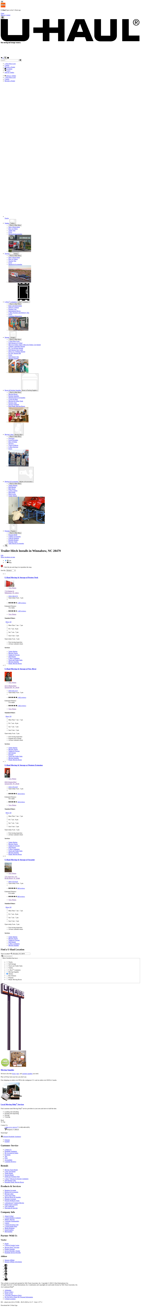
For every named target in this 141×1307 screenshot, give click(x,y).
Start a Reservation (14, 257)
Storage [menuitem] (7, 337)
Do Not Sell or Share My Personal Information (19, 1297)
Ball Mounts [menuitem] (12, 487)
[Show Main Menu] (2, 17)
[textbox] (21, 954)
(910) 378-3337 (13, 787)
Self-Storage (12, 964)
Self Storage (12, 656)
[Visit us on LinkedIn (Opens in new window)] (6, 1275)
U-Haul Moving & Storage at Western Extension (24, 765)
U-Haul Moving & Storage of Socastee (20, 860)
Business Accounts (10, 1190)
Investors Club (11, 1224)
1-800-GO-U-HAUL (11, 1127)
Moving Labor (18, 434)
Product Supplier (10, 1249)
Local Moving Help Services (12, 1104)
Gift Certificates (9, 1206)
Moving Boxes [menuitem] (12, 394)
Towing (7, 253)
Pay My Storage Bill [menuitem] (14, 353)
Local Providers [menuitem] (13, 440)
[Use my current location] (11, 953)
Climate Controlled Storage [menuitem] (16, 346)
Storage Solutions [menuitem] (13, 404)
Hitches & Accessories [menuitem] (15, 234)
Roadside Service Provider (13, 1252)
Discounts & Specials (11, 1208)
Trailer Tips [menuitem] (11, 230)
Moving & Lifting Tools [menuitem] (15, 401)
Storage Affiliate (9, 1260)
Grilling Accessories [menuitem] (14, 536)
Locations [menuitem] (9, 69)
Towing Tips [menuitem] (12, 261)
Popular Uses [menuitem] (12, 309)
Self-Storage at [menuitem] (15, 343)
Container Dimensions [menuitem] (15, 316)
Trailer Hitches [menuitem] (12, 485)
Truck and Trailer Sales (15, 660)
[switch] (70, 561)
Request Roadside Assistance (12, 1136)
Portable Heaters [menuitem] (13, 540)
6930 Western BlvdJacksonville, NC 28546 (12, 783)
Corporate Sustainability (12, 1221)
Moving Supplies (13, 662)
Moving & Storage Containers (16, 1179)
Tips (6, 1156)
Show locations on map (8, 557)
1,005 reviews (21, 603)
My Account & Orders (11, 1153)
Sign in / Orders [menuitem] (11, 76)
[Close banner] (2, 2)
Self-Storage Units (10, 1180)
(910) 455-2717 (13, 691)
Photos (12, 588)
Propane (13, 531)
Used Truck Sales (10, 1195)
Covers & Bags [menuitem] (13, 399)
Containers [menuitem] (11, 302)
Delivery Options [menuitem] (13, 307)
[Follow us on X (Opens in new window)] (6, 1277)
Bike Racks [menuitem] (11, 489)
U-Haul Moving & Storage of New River (20, 669)
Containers (23, 302)
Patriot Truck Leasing (11, 1204)
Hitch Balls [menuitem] (11, 492)
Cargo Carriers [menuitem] (12, 490)
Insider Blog (11, 1226)
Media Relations (9, 1228)
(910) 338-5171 (13, 596)
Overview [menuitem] (11, 438)
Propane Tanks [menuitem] (12, 542)
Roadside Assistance (11, 1151)
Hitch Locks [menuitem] (12, 494)
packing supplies (27, 1073)
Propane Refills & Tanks (12, 1200)
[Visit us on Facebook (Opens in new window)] (6, 1266)
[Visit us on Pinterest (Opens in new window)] (6, 1272)
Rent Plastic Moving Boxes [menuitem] (16, 406)
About (9, 1216)
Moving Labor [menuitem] (9, 434)
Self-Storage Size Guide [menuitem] (15, 350)
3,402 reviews (22, 697)
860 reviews (21, 888)
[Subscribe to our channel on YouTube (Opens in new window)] (6, 1280)
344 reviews (21, 794)
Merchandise (8, 1231)
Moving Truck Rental (11, 1170)
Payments (7, 1155)
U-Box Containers (14, 658)
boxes (14, 1073)
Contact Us (8, 1149)
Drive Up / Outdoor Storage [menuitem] (16, 351)
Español (7, 1141)
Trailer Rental (9, 1173)
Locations (10, 1299)
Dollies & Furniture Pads (12, 1176)
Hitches (10, 974)
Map (10, 562)
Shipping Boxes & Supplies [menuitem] (16, 397)
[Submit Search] (20, 60)
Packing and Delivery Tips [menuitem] (18, 313)
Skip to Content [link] (5, 15)
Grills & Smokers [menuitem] (13, 538)
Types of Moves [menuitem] (13, 445)
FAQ (6, 1158)
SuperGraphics (9, 1230)
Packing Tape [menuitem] (12, 403)
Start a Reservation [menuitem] (14, 227)
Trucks (10, 962)
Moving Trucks (13, 653)
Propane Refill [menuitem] (12, 535)
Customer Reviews (10, 1161)
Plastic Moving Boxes (15, 663)
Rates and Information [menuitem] (15, 306)
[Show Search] (5, 58)
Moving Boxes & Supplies (13, 1197)
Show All (8, 622)
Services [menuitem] (11, 443)
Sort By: (3, 570)
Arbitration (8, 1290)
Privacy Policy (9, 1292)
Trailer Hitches (12, 651)
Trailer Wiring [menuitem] (12, 496)
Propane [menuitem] (7, 531)
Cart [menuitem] (8, 71)
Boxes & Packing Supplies (29, 390)
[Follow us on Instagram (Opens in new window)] (6, 1269)
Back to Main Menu (15, 225)
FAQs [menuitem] (10, 232)
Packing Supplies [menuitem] (13, 396)
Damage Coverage (10, 1199)
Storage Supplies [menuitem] (13, 358)
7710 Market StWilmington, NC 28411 (12, 592)
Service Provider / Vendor (12, 1251)
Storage (12, 337)
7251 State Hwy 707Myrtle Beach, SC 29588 (12, 877)
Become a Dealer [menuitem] (10, 67)
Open (2, 13)
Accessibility (8, 1160)
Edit (2, 555)
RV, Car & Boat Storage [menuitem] (15, 348)
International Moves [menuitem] (14, 311)
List (9, 560)
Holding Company (13, 1218)
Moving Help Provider (12, 1247)
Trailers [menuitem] (7, 223)
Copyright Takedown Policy (13, 1295)
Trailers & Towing (14, 655)
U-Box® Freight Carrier (12, 1245)
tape (17, 1073)
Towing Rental (9, 1175)
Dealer (7, 1243)
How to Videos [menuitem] (13, 229)
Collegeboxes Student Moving (14, 1203)
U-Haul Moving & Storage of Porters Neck (21, 577)
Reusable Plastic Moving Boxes (14, 1182)
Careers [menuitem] (7, 65)
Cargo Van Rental (10, 1171)
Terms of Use (9, 1293)
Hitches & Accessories (25, 481)
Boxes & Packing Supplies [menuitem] (13, 390)
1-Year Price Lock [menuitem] (10, 63)
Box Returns (12, 976)
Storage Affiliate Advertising (13, 1262)
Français (7, 1140)
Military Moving (10, 1219)
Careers (7, 1223)
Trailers (12, 223)
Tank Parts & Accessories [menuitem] (16, 543)
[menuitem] (74, 257)
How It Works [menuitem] (12, 442)
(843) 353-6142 (13, 881)
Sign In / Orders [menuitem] (9, 72)
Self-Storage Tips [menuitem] (13, 357)
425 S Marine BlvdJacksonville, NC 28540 (12, 686)
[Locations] (8, 58)
